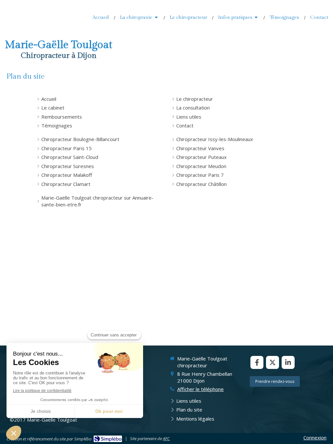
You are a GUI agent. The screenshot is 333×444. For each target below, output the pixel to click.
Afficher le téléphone (200, 389)
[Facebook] (256, 362)
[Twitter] (272, 362)
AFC (166, 438)
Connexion (314, 437)
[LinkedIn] (288, 362)
